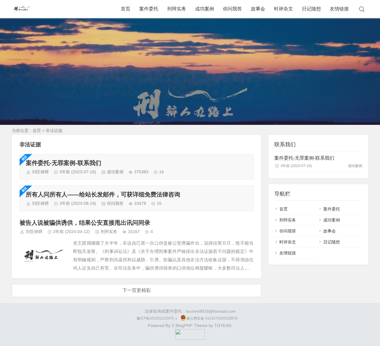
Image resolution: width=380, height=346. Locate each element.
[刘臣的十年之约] (190, 338)
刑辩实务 (176, 8)
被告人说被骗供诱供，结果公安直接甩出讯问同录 (85, 222)
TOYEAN (222, 325)
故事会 (258, 8)
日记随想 (311, 8)
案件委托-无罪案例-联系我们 (63, 163)
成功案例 (204, 8)
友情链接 (339, 8)
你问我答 (232, 8)
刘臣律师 (40, 171)
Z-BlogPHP (182, 325)
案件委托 (148, 8)
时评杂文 (283, 8)
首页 (125, 8)
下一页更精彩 (136, 290)
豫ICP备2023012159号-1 (157, 318)
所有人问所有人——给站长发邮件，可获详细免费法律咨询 (103, 194)
